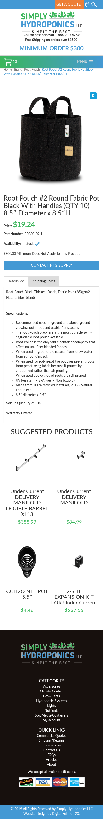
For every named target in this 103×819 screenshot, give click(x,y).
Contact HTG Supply (51, 265)
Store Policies (51, 745)
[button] (82, 62)
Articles (51, 760)
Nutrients (51, 710)
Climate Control (51, 691)
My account (51, 720)
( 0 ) (15, 62)
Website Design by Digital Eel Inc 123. (51, 814)
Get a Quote (68, 4)
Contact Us (51, 750)
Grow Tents (51, 696)
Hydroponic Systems (51, 701)
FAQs (52, 755)
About (51, 764)
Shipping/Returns (51, 740)
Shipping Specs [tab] (44, 281)
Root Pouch (32, 69)
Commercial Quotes (51, 736)
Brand (18, 69)
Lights (51, 706)
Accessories (51, 686)
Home (8, 69)
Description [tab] (16, 281)
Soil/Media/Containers (51, 715)
